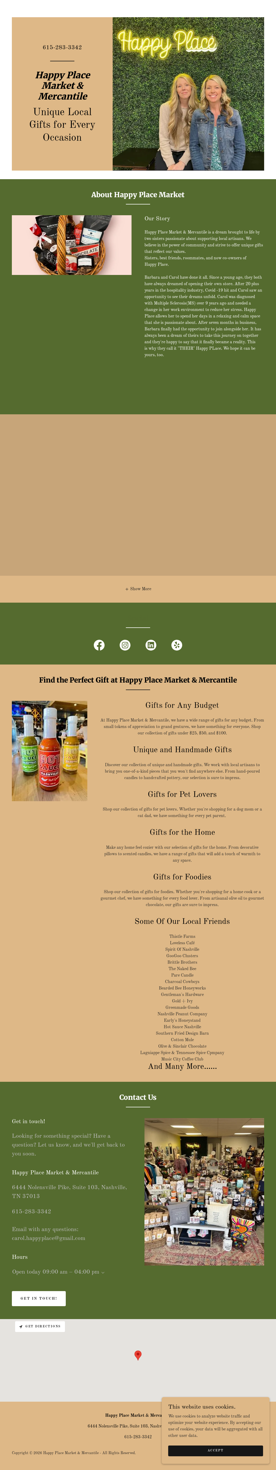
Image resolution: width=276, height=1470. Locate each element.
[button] (138, 589)
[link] (62, 98)
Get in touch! (38, 1299)
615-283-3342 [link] (62, 48)
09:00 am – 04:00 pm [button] (71, 1272)
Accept (215, 1450)
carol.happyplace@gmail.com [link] (48, 1238)
